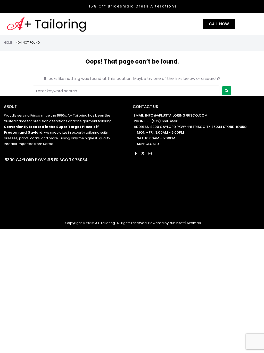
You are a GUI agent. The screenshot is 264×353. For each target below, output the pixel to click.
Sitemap (194, 222)
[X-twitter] (142, 153)
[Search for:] (126, 91)
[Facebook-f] (135, 153)
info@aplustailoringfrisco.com (176, 115)
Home (8, 42)
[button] (248, 24)
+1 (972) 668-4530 (162, 121)
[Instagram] (150, 153)
